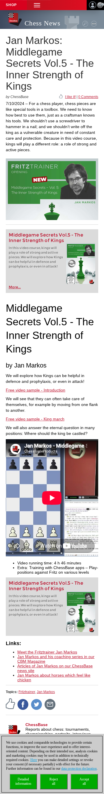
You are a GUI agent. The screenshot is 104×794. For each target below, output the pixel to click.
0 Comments (88, 97)
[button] (37, 5)
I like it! (70, 97)
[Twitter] (36, 704)
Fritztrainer (26, 692)
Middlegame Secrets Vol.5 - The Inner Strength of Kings (46, 237)
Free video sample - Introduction (35, 390)
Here (33, 760)
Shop (11, 5)
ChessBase (36, 724)
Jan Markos (46, 692)
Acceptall (84, 781)
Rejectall (53, 781)
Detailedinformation (23, 781)
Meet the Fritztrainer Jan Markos (47, 652)
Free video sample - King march (35, 419)
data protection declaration (79, 769)
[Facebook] (23, 704)
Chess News (42, 23)
